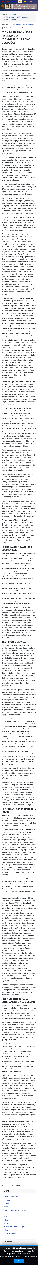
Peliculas (6, 1220)
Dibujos (6, 1223)
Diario (5, 1207)
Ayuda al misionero (10, 1197)
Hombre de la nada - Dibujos (14, 1227)
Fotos (5, 1230)
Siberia (6, 1203)
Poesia (6, 1217)
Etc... (5, 1213)
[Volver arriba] (34, 1261)
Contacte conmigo (10, 1233)
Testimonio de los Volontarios (14, 1210)
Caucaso (6, 1200)
